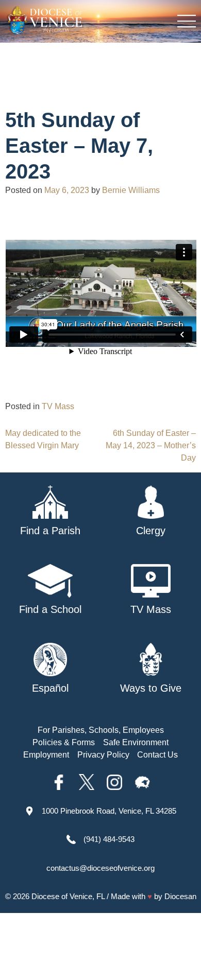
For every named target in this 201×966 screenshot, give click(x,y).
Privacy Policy (103, 754)
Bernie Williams (131, 190)
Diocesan (180, 896)
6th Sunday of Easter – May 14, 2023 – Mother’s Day (151, 445)
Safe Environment (136, 742)
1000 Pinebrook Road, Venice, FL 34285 (109, 810)
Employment (46, 754)
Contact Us (157, 754)
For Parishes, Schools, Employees (101, 730)
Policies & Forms (63, 742)
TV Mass (58, 406)
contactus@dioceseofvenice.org (100, 868)
